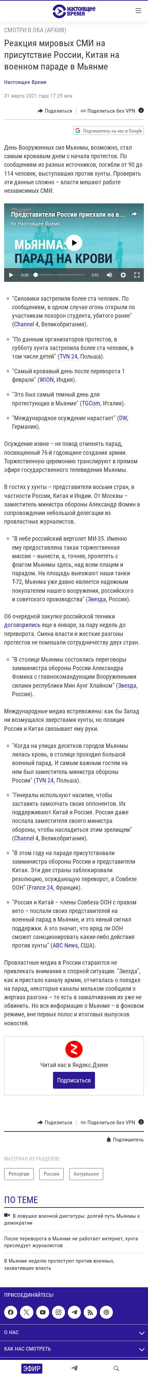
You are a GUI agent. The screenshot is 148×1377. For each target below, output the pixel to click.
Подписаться (74, 1080)
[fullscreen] (137, 275)
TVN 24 (68, 356)
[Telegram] (74, 1368)
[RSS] (90, 1312)
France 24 (41, 887)
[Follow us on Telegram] (74, 1312)
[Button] (55, 111)
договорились (22, 624)
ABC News (65, 945)
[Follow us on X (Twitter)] (26, 1312)
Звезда (97, 599)
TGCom (91, 403)
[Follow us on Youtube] (42, 1312)
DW (123, 418)
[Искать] (116, 1368)
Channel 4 (26, 324)
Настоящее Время (25, 82)
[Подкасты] (106, 1312)
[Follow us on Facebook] (10, 1312)
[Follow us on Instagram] (58, 1312)
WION (47, 379)
